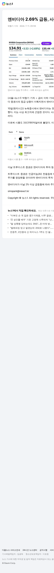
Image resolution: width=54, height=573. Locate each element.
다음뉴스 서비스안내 (11, 550)
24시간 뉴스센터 (30, 550)
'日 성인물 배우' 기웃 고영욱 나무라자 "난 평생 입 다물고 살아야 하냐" (31, 219)
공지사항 (43, 550)
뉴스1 (9, 3)
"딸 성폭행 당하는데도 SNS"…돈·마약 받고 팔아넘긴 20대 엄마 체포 (31, 223)
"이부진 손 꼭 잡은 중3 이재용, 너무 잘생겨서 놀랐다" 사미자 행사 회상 (31, 215)
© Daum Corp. (9, 563)
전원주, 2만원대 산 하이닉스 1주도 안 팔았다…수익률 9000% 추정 (31, 232)
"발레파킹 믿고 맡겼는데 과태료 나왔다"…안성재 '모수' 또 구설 (31, 228)
